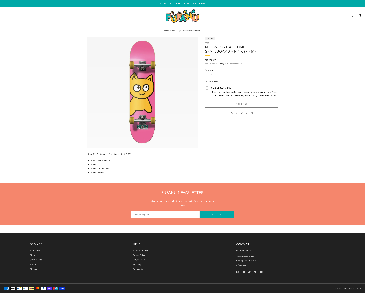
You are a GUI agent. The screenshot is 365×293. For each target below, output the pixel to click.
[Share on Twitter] (241, 113)
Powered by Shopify (339, 288)
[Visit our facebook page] (237, 272)
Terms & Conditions (142, 250)
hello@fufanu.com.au (245, 250)
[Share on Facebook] (231, 113)
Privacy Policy (139, 255)
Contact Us (138, 269)
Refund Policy (139, 259)
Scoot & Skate (36, 259)
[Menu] (5, 15)
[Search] (353, 15)
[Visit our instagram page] (243, 272)
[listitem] (182, 3)
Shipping (220, 64)
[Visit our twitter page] (255, 272)
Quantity (209, 70)
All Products (35, 250)
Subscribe (217, 214)
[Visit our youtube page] (261, 272)
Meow (208, 42)
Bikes (32, 255)
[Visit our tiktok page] (249, 272)
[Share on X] (236, 113)
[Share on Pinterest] (246, 113)
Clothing (33, 269)
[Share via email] (251, 113)
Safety (33, 264)
